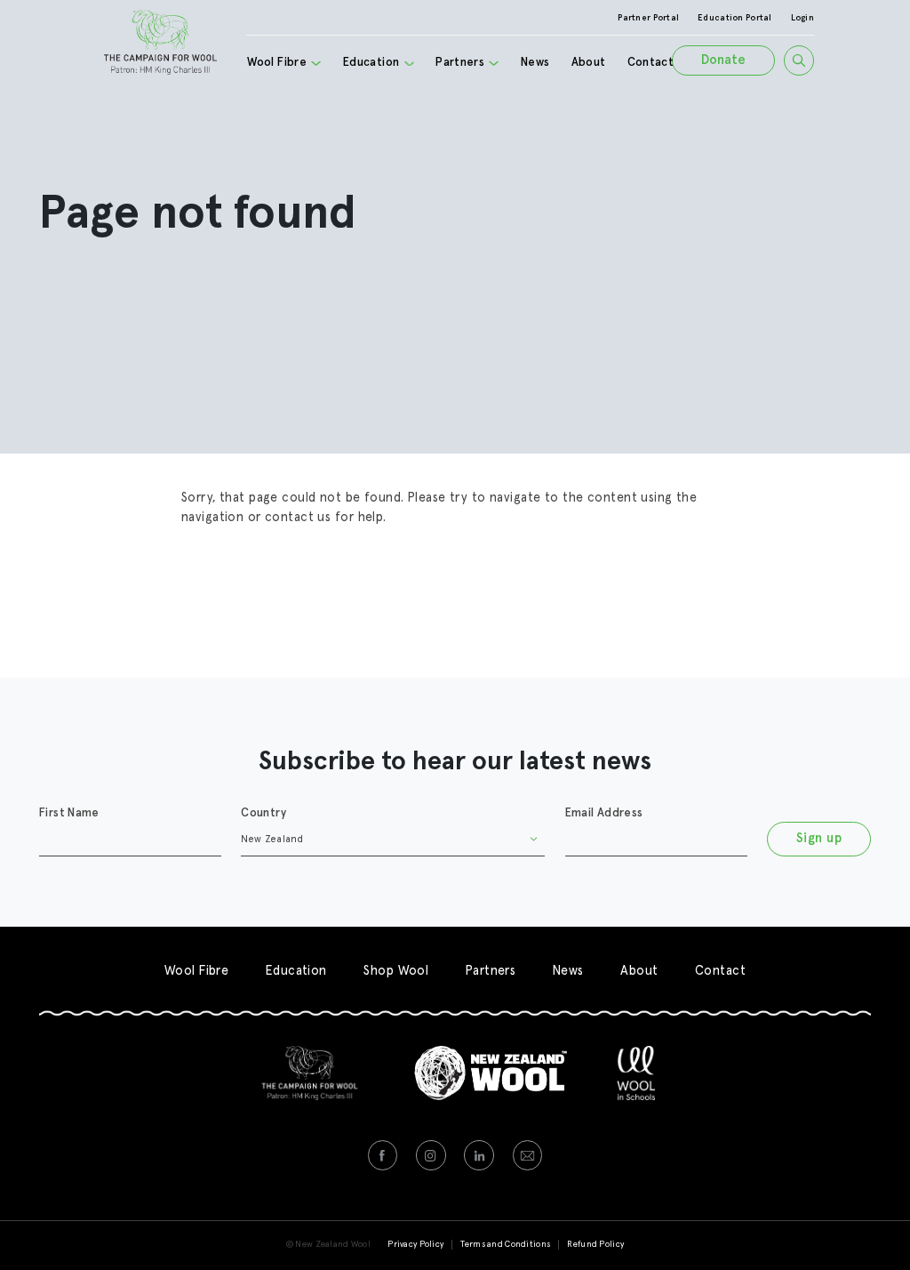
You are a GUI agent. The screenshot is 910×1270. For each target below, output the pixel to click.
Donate (723, 60)
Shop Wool (395, 971)
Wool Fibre (277, 62)
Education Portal (735, 17)
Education (371, 62)
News (535, 62)
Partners (459, 62)
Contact (651, 62)
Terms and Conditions (505, 1244)
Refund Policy (595, 1244)
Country (263, 813)
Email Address (604, 813)
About (588, 62)
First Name (69, 813)
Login (802, 17)
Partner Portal (648, 17)
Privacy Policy (415, 1244)
